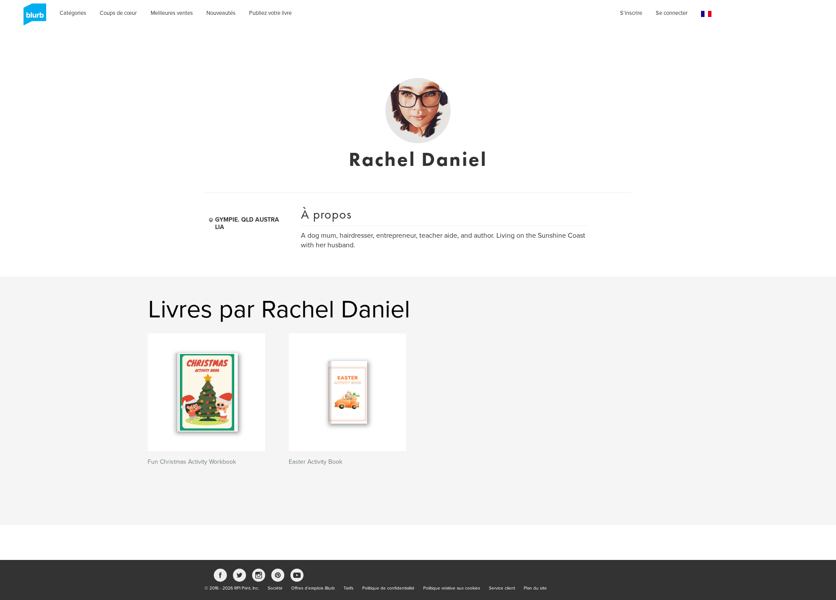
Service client (502, 588)
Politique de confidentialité (388, 588)
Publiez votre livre (270, 13)
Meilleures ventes (172, 13)
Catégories (73, 13)
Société (275, 588)
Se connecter (672, 13)
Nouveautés (221, 13)
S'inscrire (631, 13)
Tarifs (349, 588)
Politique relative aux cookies (451, 588)
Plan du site (535, 588)
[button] (706, 14)
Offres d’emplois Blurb (313, 588)
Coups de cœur (118, 13)
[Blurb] (32, 17)
